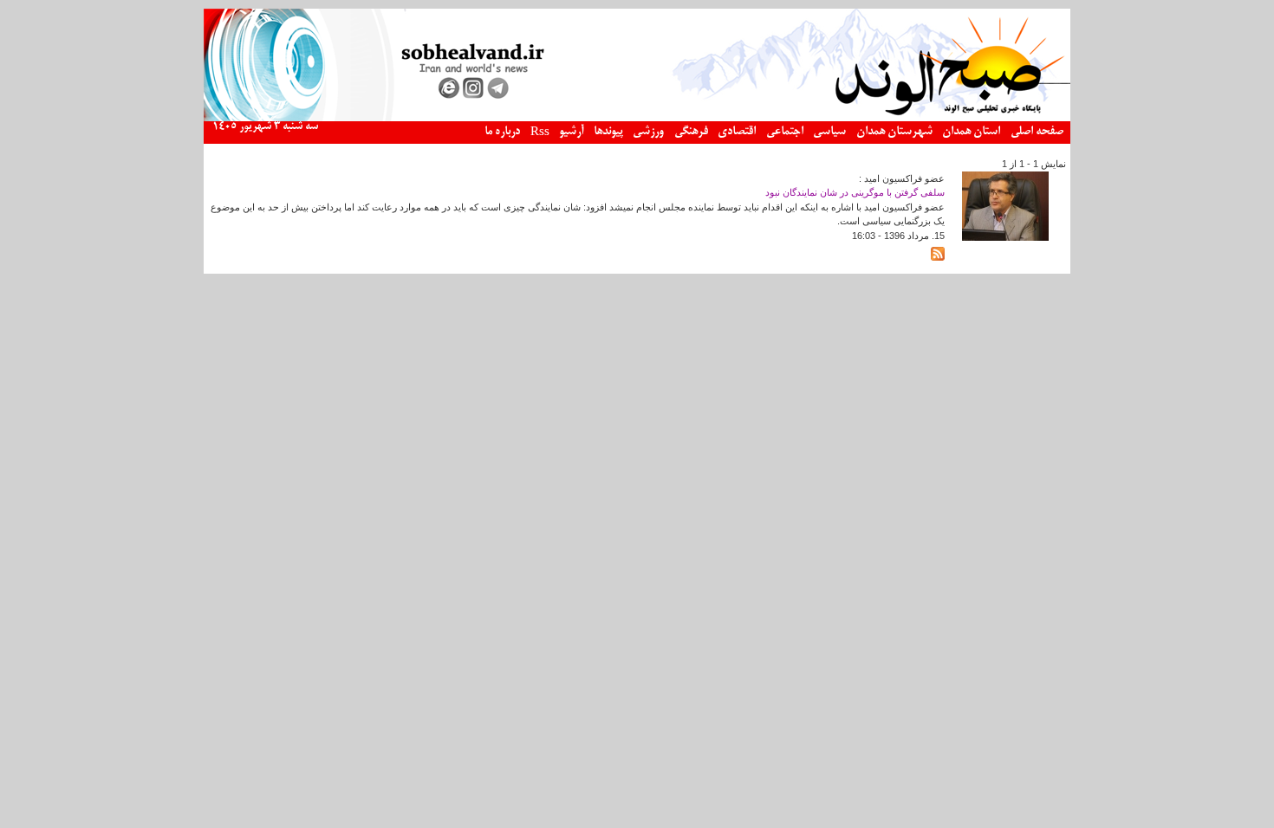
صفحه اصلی (1037, 132)
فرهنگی (691, 132)
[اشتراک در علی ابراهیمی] (938, 257)
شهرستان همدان (894, 132)
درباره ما (502, 132)
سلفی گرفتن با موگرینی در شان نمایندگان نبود (855, 192)
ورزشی (648, 132)
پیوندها (608, 132)
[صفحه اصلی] (637, 118)
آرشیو (571, 132)
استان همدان (971, 132)
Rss (539, 132)
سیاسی (829, 132)
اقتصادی (737, 132)
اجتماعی (784, 132)
